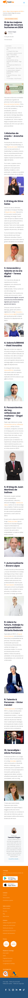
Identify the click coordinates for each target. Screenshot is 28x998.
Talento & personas (9, 709)
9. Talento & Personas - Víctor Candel (13, 75)
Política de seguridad (18, 983)
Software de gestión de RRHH (9, 922)
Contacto (5, 895)
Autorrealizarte (10, 585)
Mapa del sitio (6, 916)
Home (4, 11)
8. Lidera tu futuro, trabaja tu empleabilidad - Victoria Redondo (13, 72)
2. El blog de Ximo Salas (12, 51)
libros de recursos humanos (12, 104)
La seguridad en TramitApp (9, 963)
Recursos (5, 911)
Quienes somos (6, 908)
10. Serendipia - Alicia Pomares (13, 78)
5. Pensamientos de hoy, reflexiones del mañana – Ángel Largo (13, 61)
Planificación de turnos (8, 928)
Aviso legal (5, 981)
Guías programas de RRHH (16, 11)
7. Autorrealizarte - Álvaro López (14, 68)
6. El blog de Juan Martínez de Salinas (13, 65)
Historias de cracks (12, 147)
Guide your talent (12, 521)
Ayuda (4, 955)
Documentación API (7, 961)
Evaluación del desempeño (9, 933)
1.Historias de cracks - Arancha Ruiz (13, 48)
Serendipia (13, 761)
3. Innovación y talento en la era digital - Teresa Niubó (14, 53)
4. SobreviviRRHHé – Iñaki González (12, 57)
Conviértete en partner (8, 900)
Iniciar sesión (6, 953)
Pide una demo (6, 897)
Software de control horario (9, 925)
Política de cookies (7, 983)
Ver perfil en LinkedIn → (14, 859)
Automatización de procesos (9, 930)
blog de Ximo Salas (10, 212)
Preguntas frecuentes (7, 958)
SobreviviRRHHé (8, 370)
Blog (8, 11)
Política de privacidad (14, 981)
